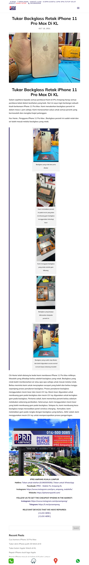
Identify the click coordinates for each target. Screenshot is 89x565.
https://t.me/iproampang (49, 504)
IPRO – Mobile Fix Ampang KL (49, 486)
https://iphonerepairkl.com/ (48, 492)
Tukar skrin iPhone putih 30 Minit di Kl (25, 544)
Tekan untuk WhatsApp (64, 482)
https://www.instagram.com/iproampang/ (49, 501)
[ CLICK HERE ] (44, 513)
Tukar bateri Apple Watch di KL (23, 548)
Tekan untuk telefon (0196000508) (37, 482)
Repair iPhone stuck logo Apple (22, 552)
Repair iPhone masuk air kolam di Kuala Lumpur (30, 557)
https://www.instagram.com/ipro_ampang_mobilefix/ (49, 489)
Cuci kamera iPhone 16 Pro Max (23, 539)
